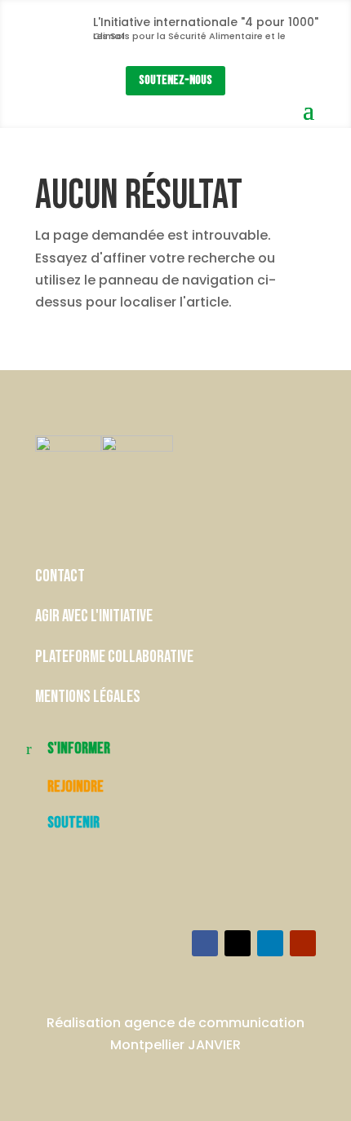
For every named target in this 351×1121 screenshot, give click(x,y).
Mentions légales (87, 696)
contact (61, 576)
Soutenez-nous (175, 80)
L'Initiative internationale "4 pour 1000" (205, 22)
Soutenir (73, 822)
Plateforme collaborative (114, 657)
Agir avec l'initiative (94, 616)
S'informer (78, 748)
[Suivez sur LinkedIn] (270, 943)
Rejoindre (75, 787)
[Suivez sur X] (237, 943)
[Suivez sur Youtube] (303, 943)
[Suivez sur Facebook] (205, 943)
